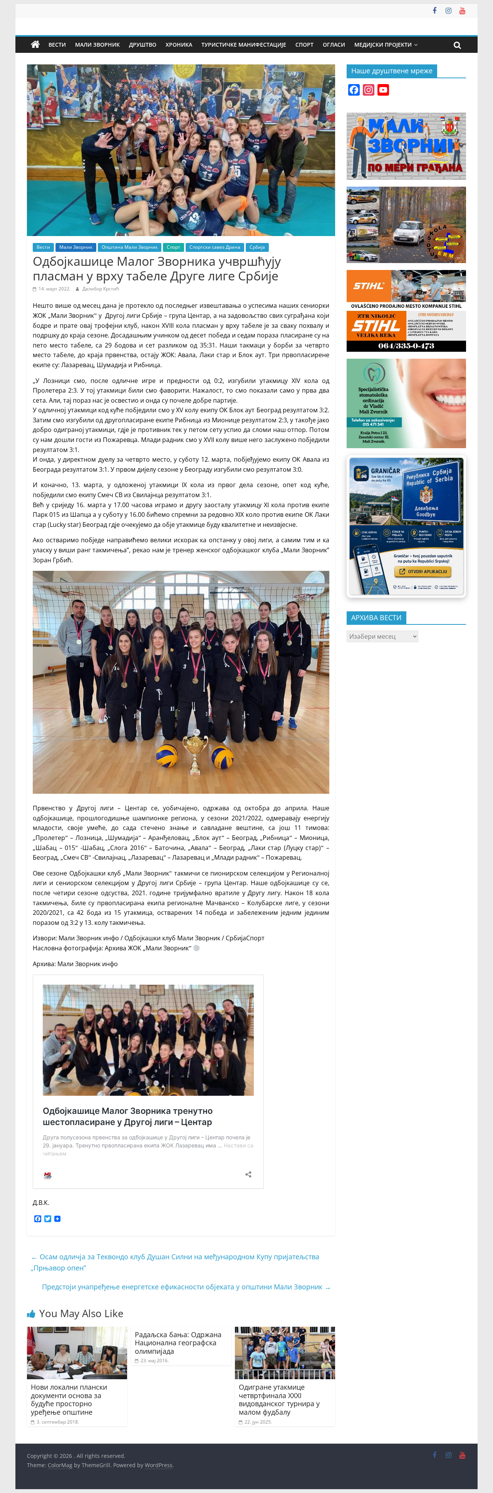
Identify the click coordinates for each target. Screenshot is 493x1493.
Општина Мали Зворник (130, 247)
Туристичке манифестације (243, 44)
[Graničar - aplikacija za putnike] (406, 526)
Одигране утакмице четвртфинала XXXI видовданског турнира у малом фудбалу (279, 1399)
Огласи (334, 44)
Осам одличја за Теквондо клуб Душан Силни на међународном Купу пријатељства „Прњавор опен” (175, 1262)
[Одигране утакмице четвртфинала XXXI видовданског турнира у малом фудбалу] (285, 1331)
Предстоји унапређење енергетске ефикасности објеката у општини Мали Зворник (186, 1286)
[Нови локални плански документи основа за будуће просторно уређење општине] (77, 1331)
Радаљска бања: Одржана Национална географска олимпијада (178, 1343)
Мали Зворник (97, 44)
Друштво (142, 44)
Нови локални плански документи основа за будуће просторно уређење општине (69, 1399)
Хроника (179, 44)
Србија (257, 247)
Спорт (304, 44)
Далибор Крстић (100, 288)
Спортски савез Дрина (214, 247)
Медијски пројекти (383, 44)
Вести (57, 44)
